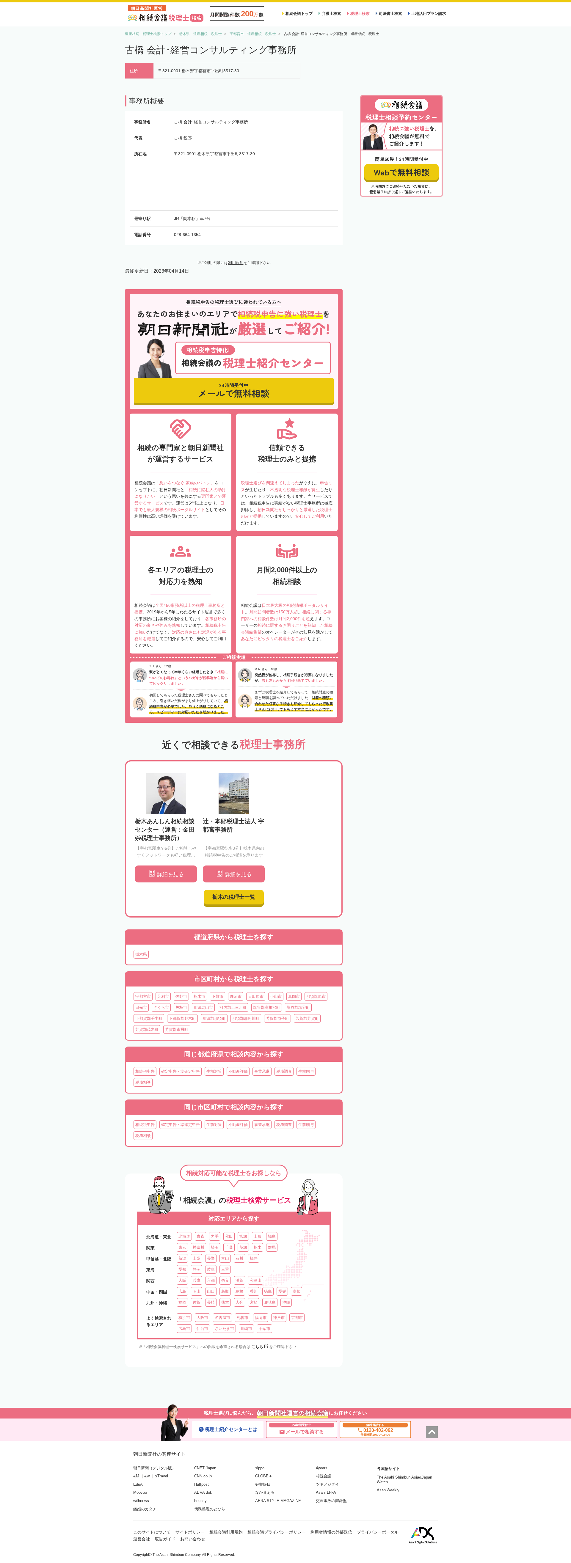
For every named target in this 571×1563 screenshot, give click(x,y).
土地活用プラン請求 (428, 13)
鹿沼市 (235, 996)
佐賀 (196, 1302)
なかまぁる (264, 1492)
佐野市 (181, 996)
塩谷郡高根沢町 (266, 1007)
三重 (225, 1269)
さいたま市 (224, 1328)
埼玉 (215, 1247)
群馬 (272, 1247)
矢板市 (181, 1007)
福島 (272, 1236)
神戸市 (279, 1317)
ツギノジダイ (327, 1484)
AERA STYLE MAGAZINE (278, 1500)
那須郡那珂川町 (245, 1018)
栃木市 (199, 996)
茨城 (243, 1247)
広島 (182, 1291)
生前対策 (214, 1071)
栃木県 (141, 954)
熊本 (225, 1302)
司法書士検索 (390, 13)
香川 (254, 1291)
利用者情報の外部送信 (331, 1532)
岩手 (215, 1236)
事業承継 (262, 1071)
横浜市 (184, 1317)
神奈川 (198, 1247)
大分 (239, 1302)
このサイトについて (152, 1532)
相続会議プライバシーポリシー (276, 1532)
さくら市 (161, 1007)
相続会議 (323, 1476)
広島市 (184, 1328)
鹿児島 (270, 1302)
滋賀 (239, 1280)
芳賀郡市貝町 (176, 1029)
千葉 (229, 1247)
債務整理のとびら (209, 1509)
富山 (225, 1258)
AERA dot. (203, 1492)
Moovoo (140, 1492)
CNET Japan (205, 1468)
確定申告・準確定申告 (180, 1071)
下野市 (217, 996)
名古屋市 (222, 1317)
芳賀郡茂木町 (147, 1029)
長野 (211, 1258)
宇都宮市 (143, 996)
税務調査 (284, 1071)
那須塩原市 (316, 996)
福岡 (182, 1302)
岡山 (196, 1291)
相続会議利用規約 (226, 1532)
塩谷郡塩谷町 (298, 1007)
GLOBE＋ (263, 1476)
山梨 (196, 1258)
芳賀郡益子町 (277, 1018)
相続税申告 (145, 1071)
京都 (211, 1280)
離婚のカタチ (144, 1509)
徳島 (268, 1291)
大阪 (182, 1280)
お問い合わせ (192, 1539)
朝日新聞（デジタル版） (154, 1468)
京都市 (297, 1317)
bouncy (200, 1500)
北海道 (184, 1236)
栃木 (257, 1247)
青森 (200, 1236)
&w (147, 1476)
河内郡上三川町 (233, 1007)
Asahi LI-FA (326, 1492)
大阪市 (202, 1317)
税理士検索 (360, 13)
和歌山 (255, 1280)
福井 (254, 1258)
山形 (257, 1236)
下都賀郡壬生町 (148, 1018)
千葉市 (264, 1328)
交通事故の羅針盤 (331, 1500)
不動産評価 (238, 1071)
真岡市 (294, 996)
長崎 (211, 1302)
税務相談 (143, 1082)
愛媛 (282, 1291)
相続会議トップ (299, 13)
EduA (138, 1484)
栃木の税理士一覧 (233, 897)
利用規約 (236, 262)
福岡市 (260, 1317)
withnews (141, 1500)
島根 (239, 1291)
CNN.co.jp (203, 1476)
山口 (211, 1291)
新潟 (182, 1258)
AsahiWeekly (388, 1490)
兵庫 (196, 1280)
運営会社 (141, 1539)
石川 (239, 1258)
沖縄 (286, 1302)
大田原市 (255, 996)
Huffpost (201, 1484)
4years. (322, 1468)
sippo (259, 1468)
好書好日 (263, 1484)
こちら (257, 1346)
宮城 (243, 1236)
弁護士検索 (331, 13)
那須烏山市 (203, 1007)
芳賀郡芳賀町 (307, 1018)
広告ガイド (165, 1539)
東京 (182, 1247)
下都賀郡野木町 (182, 1018)
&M (136, 1476)
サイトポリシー (190, 1532)
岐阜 (211, 1269)
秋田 (229, 1236)
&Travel (161, 1476)
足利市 (163, 996)
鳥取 (225, 1291)
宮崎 (254, 1302)
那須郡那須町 (214, 1018)
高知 (296, 1291)
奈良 (225, 1280)
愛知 (182, 1269)
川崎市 (246, 1328)
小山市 (276, 996)
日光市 (141, 1007)
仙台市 (202, 1328)
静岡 (196, 1269)
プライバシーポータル (378, 1532)
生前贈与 (306, 1071)
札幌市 (242, 1317)
